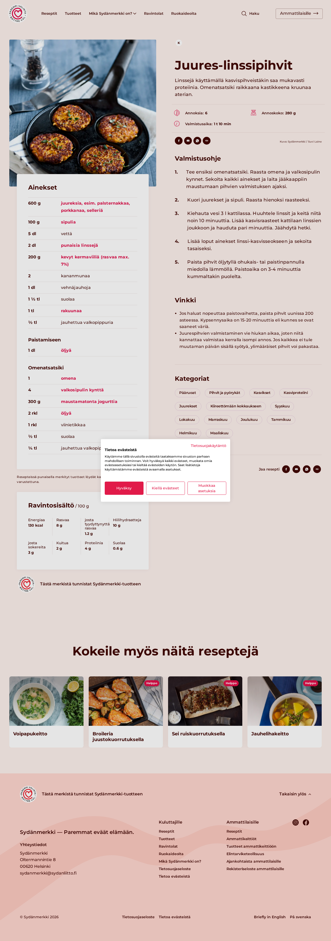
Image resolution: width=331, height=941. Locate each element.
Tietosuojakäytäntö (208, 446)
